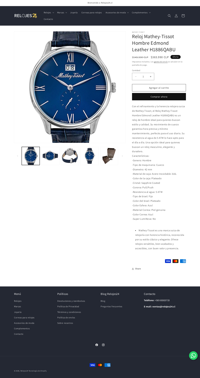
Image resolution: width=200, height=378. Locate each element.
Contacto (18, 334)
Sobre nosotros (65, 323)
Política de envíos (66, 317)
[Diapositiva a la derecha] (122, 156)
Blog (103, 301)
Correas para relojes (24, 317)
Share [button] (138, 268)
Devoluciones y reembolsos (71, 301)
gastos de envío (161, 61)
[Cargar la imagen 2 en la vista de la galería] (50, 156)
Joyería (17, 312)
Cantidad (136, 70)
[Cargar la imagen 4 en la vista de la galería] (89, 156)
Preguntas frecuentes (111, 306)
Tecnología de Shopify (38, 371)
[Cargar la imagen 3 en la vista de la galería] (70, 156)
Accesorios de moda (24, 323)
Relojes (17, 301)
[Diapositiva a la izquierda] (17, 156)
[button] (48, 12)
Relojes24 (24, 371)
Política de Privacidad (68, 306)
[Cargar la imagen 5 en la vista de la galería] (109, 156)
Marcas (17, 306)
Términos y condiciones (69, 312)
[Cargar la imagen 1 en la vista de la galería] (31, 156)
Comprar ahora (159, 96)
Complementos (22, 328)
